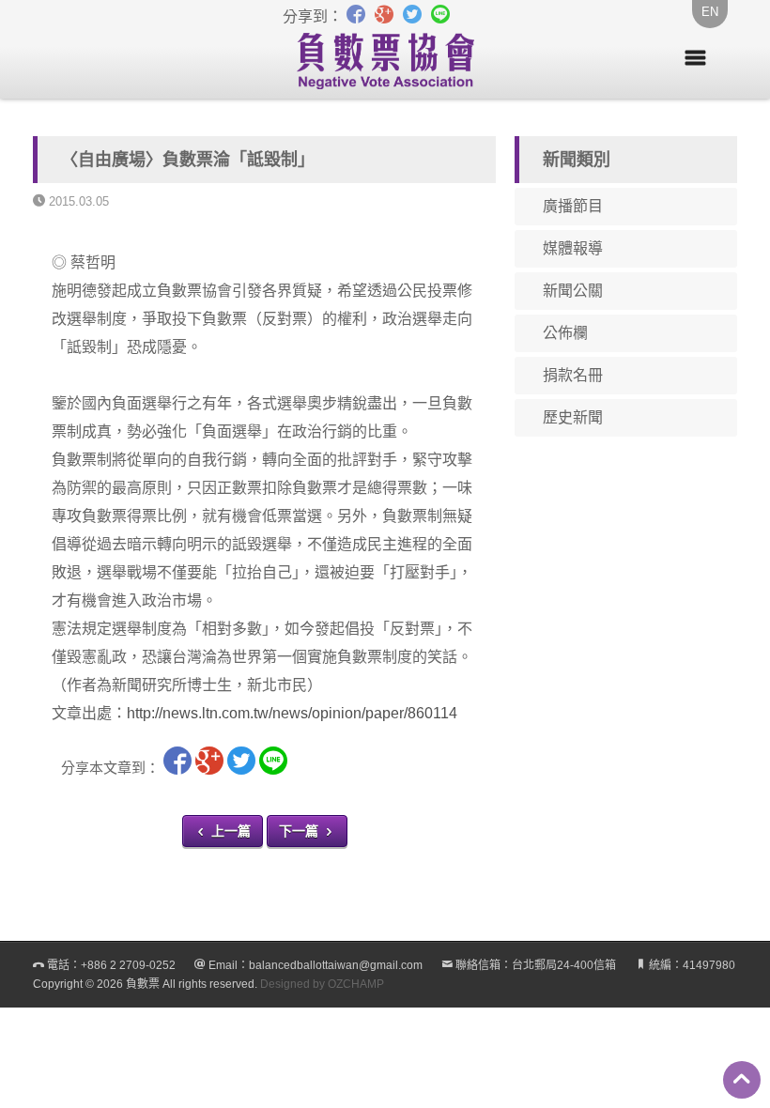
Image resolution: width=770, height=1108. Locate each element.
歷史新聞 (573, 417)
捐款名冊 (573, 375)
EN (709, 12)
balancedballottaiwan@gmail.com (336, 965)
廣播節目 (573, 206)
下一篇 (300, 831)
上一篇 (229, 831)
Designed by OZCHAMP (322, 984)
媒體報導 (573, 248)
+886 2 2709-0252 (128, 965)
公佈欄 (565, 333)
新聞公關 (573, 291)
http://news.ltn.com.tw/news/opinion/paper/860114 (292, 713)
